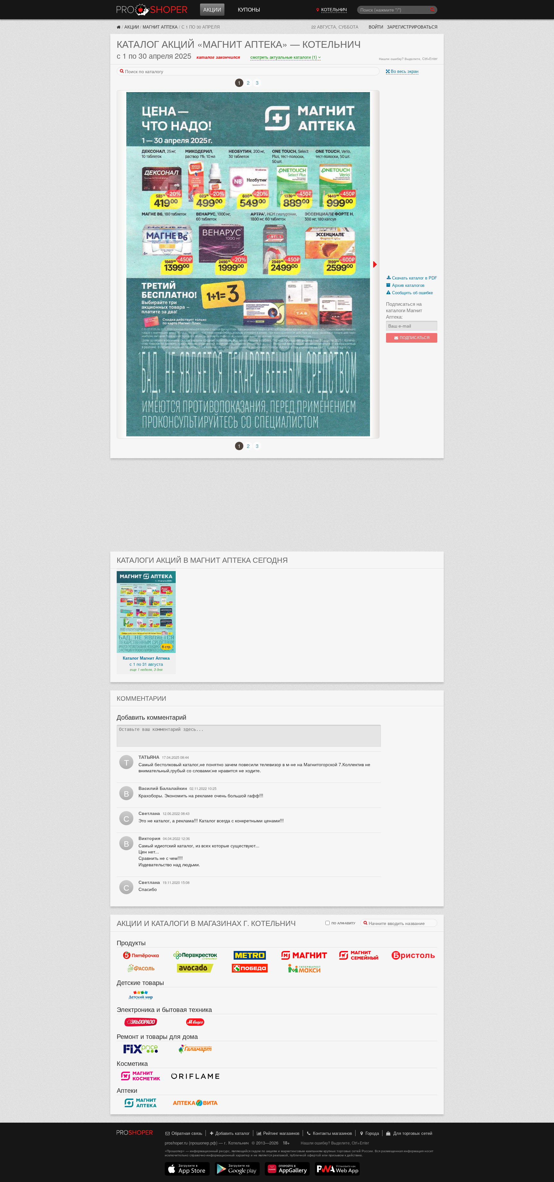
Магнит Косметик (140, 1076)
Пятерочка (140, 955)
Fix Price (140, 1049)
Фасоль (140, 968)
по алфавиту (343, 923)
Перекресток (195, 955)
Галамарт (195, 1049)
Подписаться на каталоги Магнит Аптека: (404, 310)
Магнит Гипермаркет (359, 955)
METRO (249, 955)
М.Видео (195, 1022)
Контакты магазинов (332, 1133)
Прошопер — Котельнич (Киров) (152, 9)
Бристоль (413, 955)
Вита (195, 1103)
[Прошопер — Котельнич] (119, 27)
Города (371, 1133)
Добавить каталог (232, 1133)
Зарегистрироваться (412, 27)
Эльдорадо (140, 1022)
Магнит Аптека (160, 27)
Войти (376, 27)
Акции (212, 9)
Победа (249, 968)
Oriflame (195, 1076)
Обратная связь (186, 1133)
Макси (304, 968)
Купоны (249, 9)
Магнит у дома (304, 955)
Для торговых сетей (411, 1133)
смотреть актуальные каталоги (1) (284, 57)
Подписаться (414, 338)
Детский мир (140, 995)
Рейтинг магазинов (280, 1133)
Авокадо (195, 968)
